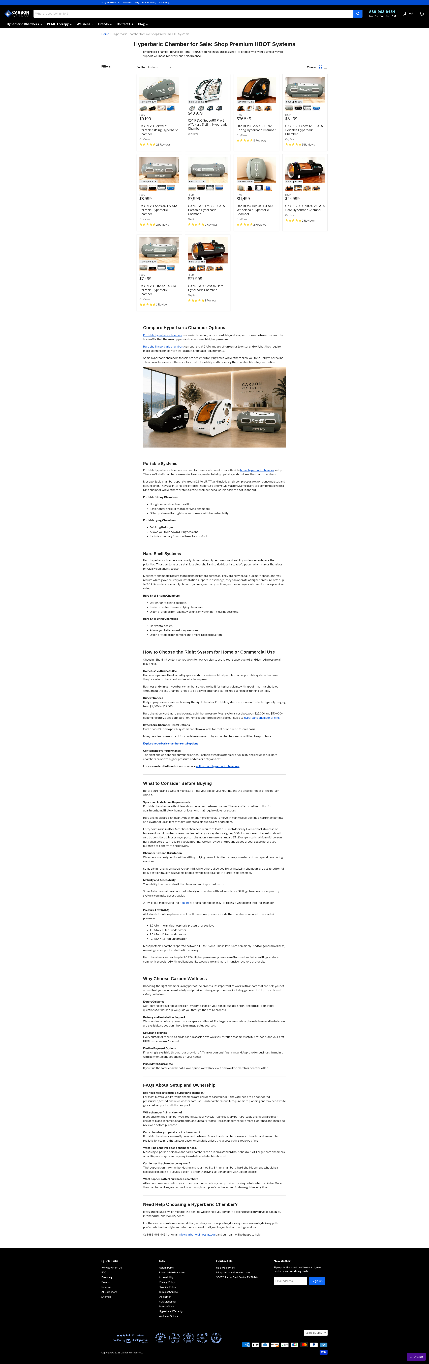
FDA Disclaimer (167, 1301)
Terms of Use (166, 1306)
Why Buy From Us (110, 2)
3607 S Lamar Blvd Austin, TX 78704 (237, 1277)
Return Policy (149, 2)
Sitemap (106, 1296)
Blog (141, 24)
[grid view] (320, 67)
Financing (164, 2)
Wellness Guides (168, 1316)
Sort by (141, 67)
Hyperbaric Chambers (23, 24)
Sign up (317, 1281)
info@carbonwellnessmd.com (197, 1234)
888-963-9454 (382, 12)
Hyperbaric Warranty (171, 1311)
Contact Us (125, 24)
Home (105, 34)
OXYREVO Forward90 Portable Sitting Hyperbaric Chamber (158, 130)
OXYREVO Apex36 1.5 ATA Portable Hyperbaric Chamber (158, 210)
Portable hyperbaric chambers (162, 335)
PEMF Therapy (58, 24)
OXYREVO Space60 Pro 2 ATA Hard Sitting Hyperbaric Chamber (208, 124)
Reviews (127, 2)
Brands (103, 24)
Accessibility (166, 1277)
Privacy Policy (167, 1282)
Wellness (84, 24)
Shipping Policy (167, 1287)
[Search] (357, 14)
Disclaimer (165, 1296)
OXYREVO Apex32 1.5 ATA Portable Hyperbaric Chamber (304, 130)
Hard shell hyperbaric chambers (163, 346)
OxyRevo (144, 139)
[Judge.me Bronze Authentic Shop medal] (202, 1338)
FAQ (137, 2)
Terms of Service (168, 1291)
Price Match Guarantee (172, 1272)
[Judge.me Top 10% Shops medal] (216, 1338)
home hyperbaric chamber (257, 470)
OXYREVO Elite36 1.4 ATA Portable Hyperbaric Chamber (206, 210)
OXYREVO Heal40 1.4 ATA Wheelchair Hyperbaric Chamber (255, 210)
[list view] (325, 67)
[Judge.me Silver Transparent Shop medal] (174, 1338)
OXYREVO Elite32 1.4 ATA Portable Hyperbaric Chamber (157, 290)
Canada (314, 1332)
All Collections (109, 1291)
